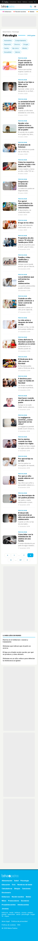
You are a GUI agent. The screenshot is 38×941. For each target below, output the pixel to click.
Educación (6, 885)
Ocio (14, 885)
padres (30, 912)
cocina (23, 912)
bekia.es (5, 912)
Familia (6, 48)
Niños (4, 901)
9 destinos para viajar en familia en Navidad (26, 380)
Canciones (26, 889)
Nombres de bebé (24, 885)
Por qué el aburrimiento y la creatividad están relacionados (25, 204)
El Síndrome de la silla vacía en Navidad (25, 361)
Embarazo (6, 897)
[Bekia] (5, 2)
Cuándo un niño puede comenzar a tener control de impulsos (26, 301)
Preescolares (13, 901)
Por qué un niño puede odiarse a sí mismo (25, 478)
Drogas (25, 44)
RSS (18, 925)
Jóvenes (5, 909)
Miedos (24, 48)
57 (21, 560)
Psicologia (22, 58)
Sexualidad (7, 52)
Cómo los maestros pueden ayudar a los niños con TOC (26, 164)
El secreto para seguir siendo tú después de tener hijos (25, 63)
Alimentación (7, 881)
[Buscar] (30, 6)
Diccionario (6, 893)
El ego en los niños (26, 223)
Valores (17, 52)
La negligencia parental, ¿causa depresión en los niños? (25, 420)
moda (11, 912)
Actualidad (13, 2)
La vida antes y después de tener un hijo (25, 322)
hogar (33, 914)
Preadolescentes (9, 905)
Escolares (25, 901)
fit (2, 916)
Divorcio (17, 44)
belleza (17, 912)
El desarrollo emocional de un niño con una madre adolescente (26, 516)
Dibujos (17, 889)
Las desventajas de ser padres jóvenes (26, 496)
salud (18, 914)
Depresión (7, 44)
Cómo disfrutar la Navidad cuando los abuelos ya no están (26, 342)
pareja (4, 914)
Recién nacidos (18, 897)
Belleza (25, 2)
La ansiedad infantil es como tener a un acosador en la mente (26, 104)
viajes (7, 916)
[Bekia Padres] (7, 6)
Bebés (28, 897)
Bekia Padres (7, 32)
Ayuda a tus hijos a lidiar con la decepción (26, 84)
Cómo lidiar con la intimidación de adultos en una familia (25, 537)
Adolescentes (23, 905)
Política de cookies (9, 925)
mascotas (11, 914)
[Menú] (35, 6)
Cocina (31, 2)
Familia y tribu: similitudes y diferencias (24, 259)
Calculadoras (7, 889)
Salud (16, 881)
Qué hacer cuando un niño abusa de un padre (26, 400)
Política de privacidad (19, 921)
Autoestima (8, 40)
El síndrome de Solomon (24, 146)
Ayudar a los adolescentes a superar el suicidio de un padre (26, 126)
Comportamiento (20, 40)
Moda (19, 2)
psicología (25, 914)
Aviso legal (6, 921)
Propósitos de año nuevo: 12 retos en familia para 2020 (26, 240)
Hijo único (15, 48)
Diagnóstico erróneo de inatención (23, 184)
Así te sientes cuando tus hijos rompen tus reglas (25, 441)
